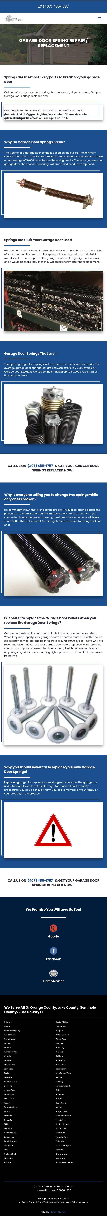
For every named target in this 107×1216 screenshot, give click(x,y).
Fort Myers (8, 1103)
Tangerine (9, 1145)
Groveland (60, 1064)
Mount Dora (9, 1064)
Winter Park (61, 1039)
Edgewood (9, 1137)
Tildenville (60, 1141)
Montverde (60, 1158)
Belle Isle (8, 1086)
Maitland (8, 1060)
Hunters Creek (10, 1081)
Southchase (61, 1128)
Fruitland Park (10, 1154)
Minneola (8, 1115)
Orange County (43, 1007)
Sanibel (59, 1107)
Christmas (60, 1132)
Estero (7, 1111)
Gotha (58, 1090)
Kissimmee (61, 1026)
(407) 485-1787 (55, 6)
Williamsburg (10, 1132)
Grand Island (61, 1154)
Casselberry (61, 1069)
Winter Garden (62, 1034)
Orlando (8, 1022)
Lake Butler (60, 1120)
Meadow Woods (63, 1086)
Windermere (10, 1034)
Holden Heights (62, 1124)
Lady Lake (8, 1069)
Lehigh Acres (61, 1111)
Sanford (7, 1047)
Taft (6, 1149)
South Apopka (10, 1141)
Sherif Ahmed (58, 1212)
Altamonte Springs (12, 1030)
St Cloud (59, 1052)
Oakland (59, 1056)
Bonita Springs (10, 1107)
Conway (59, 1081)
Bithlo (6, 1124)
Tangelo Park (62, 1137)
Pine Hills (8, 1077)
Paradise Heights (63, 1145)
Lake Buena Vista (63, 1073)
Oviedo (7, 1056)
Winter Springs (10, 1052)
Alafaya (59, 1077)
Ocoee (7, 1043)
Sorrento (8, 1120)
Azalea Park (9, 1090)
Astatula (8, 1162)
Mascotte (8, 1158)
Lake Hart (60, 1094)
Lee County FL (32, 1012)
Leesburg (60, 1047)
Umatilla (59, 1149)
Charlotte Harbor (63, 1115)
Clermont (8, 1026)
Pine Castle (9, 1098)
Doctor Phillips (62, 1022)
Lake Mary (60, 1060)
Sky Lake (8, 1128)
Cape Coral (61, 1103)
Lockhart (59, 1098)
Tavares (59, 1043)
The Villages (9, 1039)
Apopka (59, 1030)
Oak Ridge (9, 1094)
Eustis (6, 1073)
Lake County (68, 1007)
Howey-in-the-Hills (64, 1162)
